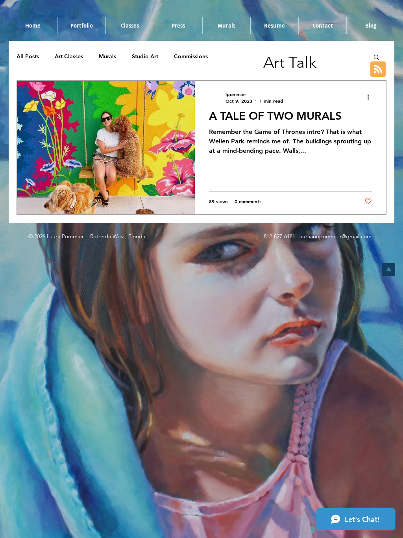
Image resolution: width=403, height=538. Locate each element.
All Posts (28, 56)
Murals (107, 56)
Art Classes (69, 56)
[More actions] (370, 97)
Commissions (191, 56)
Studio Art (145, 56)
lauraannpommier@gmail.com (335, 236)
